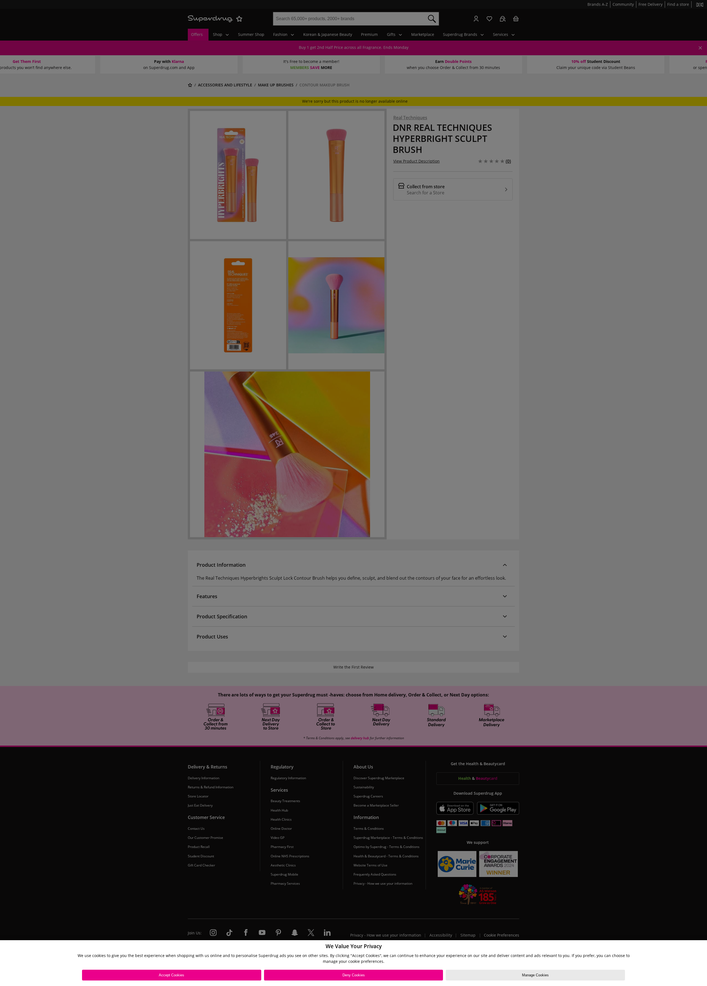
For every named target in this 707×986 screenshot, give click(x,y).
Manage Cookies (535, 975)
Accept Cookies (171, 975)
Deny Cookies (353, 975)
